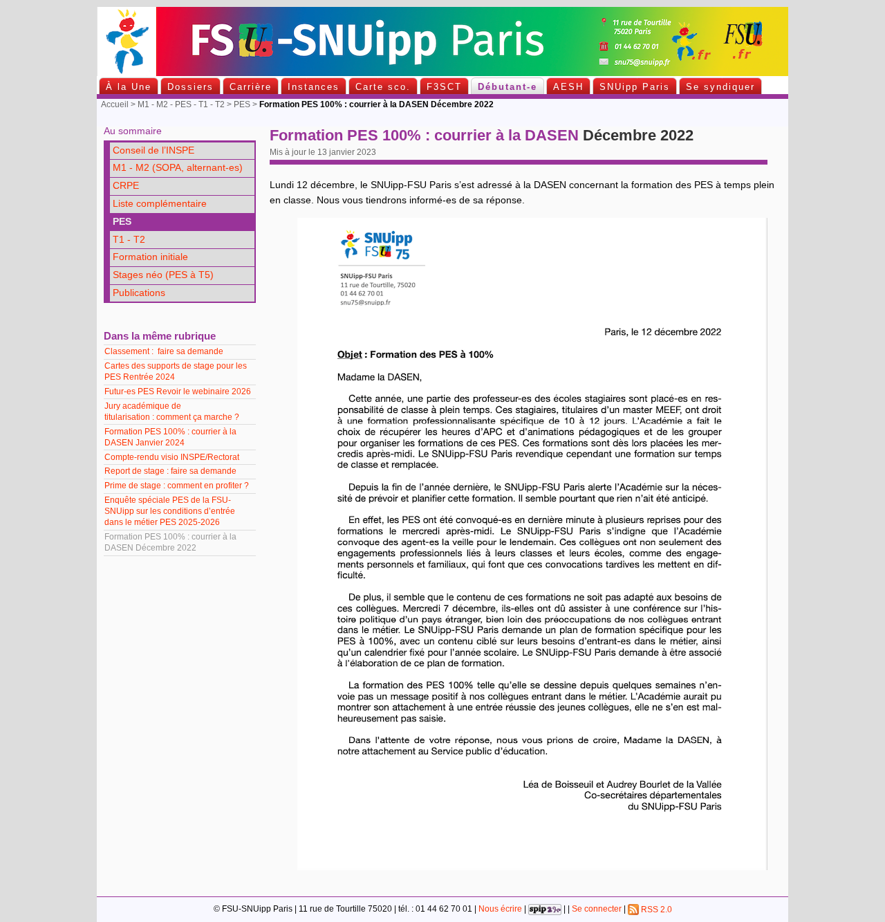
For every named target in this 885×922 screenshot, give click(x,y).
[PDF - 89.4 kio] (532, 867)
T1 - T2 (129, 239)
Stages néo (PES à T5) (163, 275)
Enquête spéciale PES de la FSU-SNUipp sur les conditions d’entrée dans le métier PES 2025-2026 (169, 511)
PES (242, 104)
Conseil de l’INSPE (153, 150)
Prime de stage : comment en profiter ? (176, 485)
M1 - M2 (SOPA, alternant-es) (178, 168)
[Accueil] (442, 73)
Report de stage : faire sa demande (170, 471)
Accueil (115, 104)
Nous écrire (500, 909)
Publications (139, 293)
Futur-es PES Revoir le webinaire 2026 (177, 391)
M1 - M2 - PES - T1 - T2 (181, 104)
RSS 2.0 (655, 909)
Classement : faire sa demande (163, 351)
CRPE (126, 186)
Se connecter (597, 909)
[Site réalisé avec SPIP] (544, 909)
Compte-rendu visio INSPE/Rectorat (172, 457)
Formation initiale (150, 257)
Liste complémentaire (160, 204)
